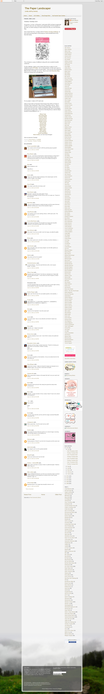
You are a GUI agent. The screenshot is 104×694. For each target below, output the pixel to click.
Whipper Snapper (69, 635)
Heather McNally (68, 145)
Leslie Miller (67, 233)
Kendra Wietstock (69, 211)
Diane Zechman (68, 132)
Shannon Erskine (68, 299)
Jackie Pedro (68, 150)
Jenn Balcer (67, 169)
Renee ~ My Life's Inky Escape (72, 290)
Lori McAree (67, 243)
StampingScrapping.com (70, 606)
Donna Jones (30, 334)
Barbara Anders (68, 69)
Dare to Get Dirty (68, 510)
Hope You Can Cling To (70, 537)
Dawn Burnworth (68, 120)
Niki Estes (67, 280)
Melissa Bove (68, 256)
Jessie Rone (67, 181)
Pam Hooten (67, 282)
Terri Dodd (67, 329)
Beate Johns (67, 71)
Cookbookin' (67, 503)
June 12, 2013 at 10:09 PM (33, 435)
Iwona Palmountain (69, 148)
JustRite (66, 546)
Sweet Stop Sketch (69, 613)
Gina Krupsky (68, 138)
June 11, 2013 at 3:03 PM (33, 304)
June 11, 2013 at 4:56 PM (33, 339)
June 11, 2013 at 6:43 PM (33, 369)
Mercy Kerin (67, 260)
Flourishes (30, 141)
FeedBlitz (61, 675)
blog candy (67, 497)
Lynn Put (67, 248)
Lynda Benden (68, 246)
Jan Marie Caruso (69, 157)
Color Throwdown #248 (72, 451)
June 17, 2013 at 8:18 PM (33, 486)
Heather (29, 430)
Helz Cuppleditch (68, 530)
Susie (28, 355)
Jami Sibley (67, 155)
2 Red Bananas (68, 488)
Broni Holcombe (68, 78)
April (68, 468)
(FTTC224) (35, 68)
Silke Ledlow (30, 472)
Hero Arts (67, 532)
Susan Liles (67, 316)
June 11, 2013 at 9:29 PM (33, 387)
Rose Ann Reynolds (69, 294)
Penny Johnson (68, 576)
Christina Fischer (68, 105)
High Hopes (67, 534)
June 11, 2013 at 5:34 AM (33, 180)
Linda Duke (67, 236)
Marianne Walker (68, 250)
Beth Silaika (67, 73)
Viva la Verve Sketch (69, 630)
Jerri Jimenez (68, 174)
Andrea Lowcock (68, 61)
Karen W (29, 184)
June (68, 449)
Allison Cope (30, 272)
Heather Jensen (68, 142)
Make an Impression (69, 551)
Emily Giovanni (68, 137)
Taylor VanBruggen (69, 326)
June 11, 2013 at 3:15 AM (33, 160)
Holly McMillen (68, 147)
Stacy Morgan (30, 364)
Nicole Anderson (68, 278)
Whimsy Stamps (68, 633)
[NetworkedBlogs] (72, 640)
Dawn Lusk (67, 123)
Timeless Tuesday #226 (72, 452)
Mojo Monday (68, 559)
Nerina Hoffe (67, 277)
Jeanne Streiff (68, 162)
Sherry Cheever (68, 309)
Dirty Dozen (67, 514)
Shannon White (68, 300)
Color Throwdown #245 (72, 462)
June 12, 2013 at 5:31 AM (33, 396)
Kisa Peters (67, 218)
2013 (67, 447)
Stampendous (68, 600)
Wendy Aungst (68, 337)
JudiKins (66, 544)
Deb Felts (67, 125)
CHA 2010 (67, 500)
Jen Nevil (67, 165)
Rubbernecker (68, 586)
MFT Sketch (67, 554)
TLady (28, 299)
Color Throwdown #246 (72, 458)
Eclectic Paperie (68, 515)
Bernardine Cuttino (32, 343)
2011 (67, 477)
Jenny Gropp (30, 482)
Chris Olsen (67, 101)
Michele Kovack (68, 262)
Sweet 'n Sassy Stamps (70, 611)
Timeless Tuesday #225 (72, 456)
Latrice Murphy (68, 226)
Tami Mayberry (68, 321)
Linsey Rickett (68, 238)
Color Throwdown (69, 502)
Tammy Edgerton (68, 322)
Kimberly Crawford (69, 216)
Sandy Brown (68, 295)
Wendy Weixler (68, 341)
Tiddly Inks (67, 620)
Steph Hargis (68, 314)
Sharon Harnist (68, 304)
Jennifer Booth (68, 170)
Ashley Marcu (68, 68)
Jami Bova (67, 154)
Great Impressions (69, 527)
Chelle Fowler (68, 98)
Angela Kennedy (68, 62)
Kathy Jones (67, 208)
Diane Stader (68, 130)
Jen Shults (67, 167)
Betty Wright (67, 74)
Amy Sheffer (67, 59)
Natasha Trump (68, 275)
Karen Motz (67, 206)
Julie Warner (67, 202)
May (68, 466)
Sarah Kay (67, 588)
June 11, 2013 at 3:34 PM (33, 312)
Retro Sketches (68, 584)
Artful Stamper (68, 493)
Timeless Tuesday (37, 141)
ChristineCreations (31, 263)
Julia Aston (67, 196)
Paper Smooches (68, 569)
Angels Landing (68, 492)
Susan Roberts (68, 317)
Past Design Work (46, 15)
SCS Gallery (37, 15)
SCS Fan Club (68, 593)
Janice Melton (68, 160)
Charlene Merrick (68, 95)
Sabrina (29, 255)
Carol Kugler (67, 84)
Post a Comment (29, 489)
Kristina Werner (68, 224)
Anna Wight (67, 66)
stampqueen (30, 422)
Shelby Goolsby (68, 307)
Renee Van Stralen (69, 289)
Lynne (28, 317)
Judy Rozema (30, 211)
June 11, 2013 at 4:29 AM (33, 170)
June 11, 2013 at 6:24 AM (33, 187)
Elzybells (67, 519)
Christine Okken (68, 108)
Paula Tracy (67, 285)
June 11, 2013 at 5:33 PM (33, 350)
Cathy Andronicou (69, 93)
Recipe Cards (68, 583)
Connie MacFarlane (32, 221)
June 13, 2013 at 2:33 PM (33, 458)
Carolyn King (67, 91)
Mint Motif (67, 556)
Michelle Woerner (69, 268)
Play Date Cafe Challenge (70, 578)
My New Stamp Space (70, 563)
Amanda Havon (68, 52)
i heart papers (68, 539)
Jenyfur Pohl (67, 172)
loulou (28, 175)
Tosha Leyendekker (32, 146)
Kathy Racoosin (68, 209)
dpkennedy (30, 447)
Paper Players (68, 568)
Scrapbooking (68, 591)
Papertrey (67, 573)
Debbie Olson (68, 128)
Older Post (58, 494)
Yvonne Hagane (68, 343)
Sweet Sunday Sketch (69, 615)
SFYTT (66, 595)
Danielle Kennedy (69, 118)
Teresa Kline (67, 327)
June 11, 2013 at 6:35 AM (33, 198)
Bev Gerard (67, 76)
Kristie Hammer (68, 223)
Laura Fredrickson (69, 228)
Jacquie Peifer (68, 152)
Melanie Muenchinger (69, 255)
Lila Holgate (67, 235)
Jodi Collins (67, 189)
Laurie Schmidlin (68, 229)
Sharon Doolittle (68, 302)
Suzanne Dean (68, 319)
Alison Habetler (68, 49)
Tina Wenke (67, 625)
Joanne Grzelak (68, 187)
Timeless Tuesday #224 (72, 460)
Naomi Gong (67, 273)
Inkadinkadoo (68, 542)
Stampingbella (68, 605)
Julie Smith (67, 201)
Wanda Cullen (68, 336)
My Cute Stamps (68, 561)
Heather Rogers (31, 292)
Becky (28, 238)
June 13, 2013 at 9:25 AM (33, 450)
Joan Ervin (67, 184)
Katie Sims (29, 202)
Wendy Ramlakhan (69, 339)
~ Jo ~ (28, 401)
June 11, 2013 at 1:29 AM (33, 149)
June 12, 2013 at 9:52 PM (33, 425)
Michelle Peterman (69, 265)
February (69, 471)
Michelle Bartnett (68, 263)
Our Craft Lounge (69, 566)
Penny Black (67, 574)
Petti (28, 309)
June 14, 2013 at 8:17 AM (33, 467)
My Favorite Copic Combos (58, 15)
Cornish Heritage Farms (70, 505)
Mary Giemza (68, 253)
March (69, 470)
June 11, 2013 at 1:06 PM (33, 268)
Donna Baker (68, 133)
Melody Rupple (68, 258)
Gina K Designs (68, 525)
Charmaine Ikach (68, 96)
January (69, 473)
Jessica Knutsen (68, 179)
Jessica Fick (67, 177)
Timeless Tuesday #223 (72, 464)
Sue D (28, 382)
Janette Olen (67, 159)
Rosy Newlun (30, 154)
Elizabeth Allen (68, 135)
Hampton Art (67, 529)
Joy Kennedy (68, 192)
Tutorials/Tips (68, 627)
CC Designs (67, 498)
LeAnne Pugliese (68, 231)
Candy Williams (68, 81)
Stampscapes (68, 608)
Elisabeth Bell (68, 517)
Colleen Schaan (68, 116)
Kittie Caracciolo (68, 219)
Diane (28, 326)
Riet (28, 164)
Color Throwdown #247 (72, 454)
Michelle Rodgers (69, 267)
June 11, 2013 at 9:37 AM (33, 233)
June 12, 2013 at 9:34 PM (33, 417)
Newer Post (27, 494)
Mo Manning (67, 557)
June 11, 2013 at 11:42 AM (33, 258)
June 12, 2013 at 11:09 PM (33, 442)
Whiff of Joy (67, 632)
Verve (66, 628)
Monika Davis (68, 272)
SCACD (66, 590)
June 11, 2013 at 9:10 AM (33, 216)
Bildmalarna (67, 495)
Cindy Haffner (68, 110)
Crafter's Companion (69, 507)
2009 (67, 481)
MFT (66, 552)
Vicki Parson (67, 334)
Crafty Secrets (68, 509)
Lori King (67, 241)
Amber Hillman (68, 54)
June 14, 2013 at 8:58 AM (33, 478)
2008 (67, 483)
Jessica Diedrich (68, 175)
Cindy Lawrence (68, 111)
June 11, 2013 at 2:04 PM (33, 287)
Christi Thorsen (68, 103)
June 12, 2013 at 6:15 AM (33, 408)
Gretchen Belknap (69, 140)
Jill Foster (67, 182)
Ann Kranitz (67, 64)
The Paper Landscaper (38, 8)
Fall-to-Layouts (68, 520)
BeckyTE (29, 455)
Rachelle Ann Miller (69, 581)
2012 (67, 476)
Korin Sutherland (68, 221)
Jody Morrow (68, 191)
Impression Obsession (70, 541)
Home (25, 15)
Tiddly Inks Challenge (69, 622)
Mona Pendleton (68, 270)
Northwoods (67, 564)
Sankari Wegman (68, 297)
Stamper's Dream (69, 601)
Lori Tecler (67, 245)
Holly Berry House (69, 536)
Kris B (28, 413)
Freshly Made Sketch (69, 524)
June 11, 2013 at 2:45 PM (33, 295)
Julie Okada (67, 199)
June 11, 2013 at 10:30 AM (33, 241)
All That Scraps (68, 490)
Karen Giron (67, 204)
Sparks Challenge (69, 596)
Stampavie (67, 598)
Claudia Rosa (68, 115)
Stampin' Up (67, 603)
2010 (67, 479)
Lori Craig (67, 240)
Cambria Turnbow (69, 79)
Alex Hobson (67, 47)
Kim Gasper (67, 213)
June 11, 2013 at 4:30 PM (33, 321)
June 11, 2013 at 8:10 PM (33, 378)
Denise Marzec (74, 20)
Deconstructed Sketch (70, 512)
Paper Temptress (68, 571)
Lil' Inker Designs (68, 547)
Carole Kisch (67, 89)
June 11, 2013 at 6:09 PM (33, 360)
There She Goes (68, 618)
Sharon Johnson (68, 305)
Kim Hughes (67, 214)
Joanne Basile (68, 186)
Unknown (29, 439)
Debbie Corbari (68, 127)
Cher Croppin (68, 100)
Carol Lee (67, 86)
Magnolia (67, 549)
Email (30, 15)
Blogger (60, 688)
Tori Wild (67, 331)
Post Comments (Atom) (35, 497)
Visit (70, 358)
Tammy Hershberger (69, 324)
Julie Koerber (30, 246)
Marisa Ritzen (68, 251)
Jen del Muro (68, 164)
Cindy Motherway (69, 113)
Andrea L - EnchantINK (32, 462)
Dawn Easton (30, 192)
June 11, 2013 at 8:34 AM (33, 207)
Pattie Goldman (68, 283)
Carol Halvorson (68, 83)
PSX (66, 579)
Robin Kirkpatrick (68, 292)
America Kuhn (68, 56)
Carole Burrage (68, 88)
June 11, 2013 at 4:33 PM (33, 329)
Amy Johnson (30, 230)
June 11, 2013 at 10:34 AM (33, 250)
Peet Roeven (68, 287)
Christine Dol (30, 373)
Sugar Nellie (67, 610)
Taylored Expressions (69, 617)
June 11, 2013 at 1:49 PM (33, 278)
